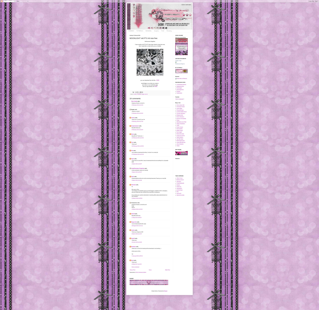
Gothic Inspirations (181, 123)
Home (150, 270)
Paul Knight (179, 132)
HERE (158, 80)
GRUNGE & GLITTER (181, 122)
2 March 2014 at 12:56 (137, 180)
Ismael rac (179, 186)
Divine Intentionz (180, 116)
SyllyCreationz (180, 137)
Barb (132, 260)
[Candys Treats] (176, 62)
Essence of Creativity (181, 118)
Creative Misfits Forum (182, 111)
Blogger (165, 291)
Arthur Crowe (180, 178)
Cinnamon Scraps (181, 106)
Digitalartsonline (180, 86)
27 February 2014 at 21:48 (138, 154)
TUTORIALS (139, 31)
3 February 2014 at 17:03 (137, 121)
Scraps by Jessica (181, 135)
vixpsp (178, 145)
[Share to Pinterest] (142, 92)
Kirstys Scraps (180, 127)
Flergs (178, 120)
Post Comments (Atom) (141, 272)
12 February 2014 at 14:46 (138, 137)
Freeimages (179, 88)
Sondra (133, 230)
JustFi (178, 125)
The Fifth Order (180, 139)
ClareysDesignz (180, 110)
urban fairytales (180, 144)
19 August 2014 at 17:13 (137, 225)
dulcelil (133, 213)
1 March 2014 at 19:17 (137, 172)
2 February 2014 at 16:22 (137, 113)
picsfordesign (180, 190)
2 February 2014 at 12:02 (137, 105)
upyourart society (180, 195)
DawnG (133, 238)
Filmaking (169, 31)
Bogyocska (134, 222)
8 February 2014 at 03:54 (137, 129)
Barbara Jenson (180, 179)
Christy (133, 117)
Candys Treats (178, 60)
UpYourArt (179, 193)
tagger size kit (145, 94)
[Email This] (136, 92)
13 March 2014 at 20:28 (137, 209)
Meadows (133, 246)
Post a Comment (135, 267)
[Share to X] (139, 92)
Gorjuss (178, 185)
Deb (132, 150)
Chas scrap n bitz (180, 105)
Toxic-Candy (134, 101)
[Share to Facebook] (140, 92)
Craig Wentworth (180, 183)
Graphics (156, 31)
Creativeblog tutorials (181, 84)
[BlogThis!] (137, 92)
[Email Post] (133, 92)
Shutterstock (179, 93)
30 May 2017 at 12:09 (136, 264)
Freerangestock (180, 89)
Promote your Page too (180, 63)
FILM (162, 31)
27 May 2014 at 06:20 (136, 217)
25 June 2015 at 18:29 (137, 242)
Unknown (133, 184)
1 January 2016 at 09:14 (137, 256)
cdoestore (179, 181)
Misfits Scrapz (180, 130)
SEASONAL (148, 31)
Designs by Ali (180, 115)
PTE (177, 191)
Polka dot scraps (180, 133)
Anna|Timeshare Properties (137, 168)
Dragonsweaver (135, 126)
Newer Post (132, 270)
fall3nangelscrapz (181, 140)
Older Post (167, 270)
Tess (132, 142)
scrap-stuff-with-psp (181, 142)
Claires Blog (179, 108)
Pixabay (178, 91)
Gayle (132, 158)
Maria (132, 134)
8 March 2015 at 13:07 (137, 233)
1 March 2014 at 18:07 (137, 163)
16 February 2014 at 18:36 (138, 146)
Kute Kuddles (180, 128)
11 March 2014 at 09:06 (137, 198)
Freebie (134, 94)
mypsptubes (179, 188)
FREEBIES (131, 31)
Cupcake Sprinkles (181, 113)
